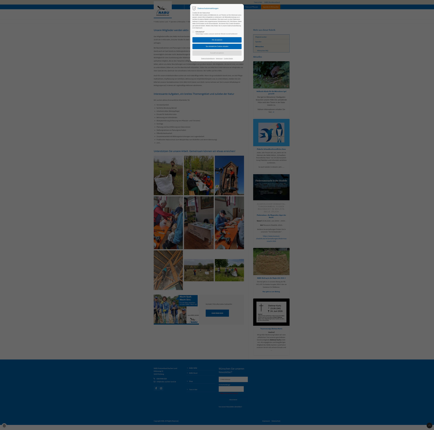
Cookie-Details (228, 58)
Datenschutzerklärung (208, 58)
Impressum (219, 58)
